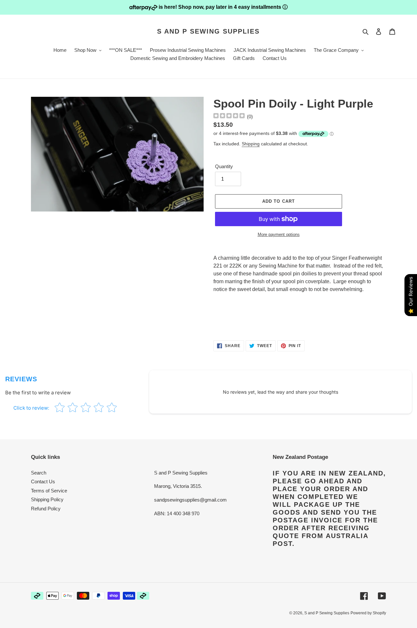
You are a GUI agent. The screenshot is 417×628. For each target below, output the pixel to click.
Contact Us (43, 481)
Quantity (224, 166)
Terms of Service (49, 490)
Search (38, 472)
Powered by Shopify (368, 613)
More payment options (279, 234)
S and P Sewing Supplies (208, 31)
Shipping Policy (47, 499)
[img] (229, 116)
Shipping (251, 143)
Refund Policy (46, 508)
